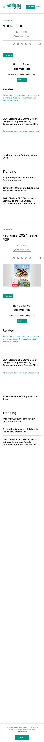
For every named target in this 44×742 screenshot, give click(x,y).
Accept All (22, 737)
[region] (22, 733)
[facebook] (14, 44)
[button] (4, 6)
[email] (30, 44)
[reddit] (26, 44)
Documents (7, 20)
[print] (40, 44)
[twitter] (22, 44)
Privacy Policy (22, 731)
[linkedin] (18, 44)
